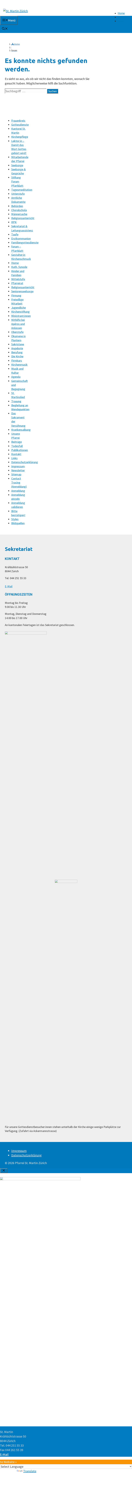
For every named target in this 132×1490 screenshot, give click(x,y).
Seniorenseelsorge (22, 291)
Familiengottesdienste (24, 242)
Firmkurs (16, 360)
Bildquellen (18, 523)
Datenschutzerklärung (24, 462)
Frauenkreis (18, 120)
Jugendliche (18, 307)
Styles (15, 519)
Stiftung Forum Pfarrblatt (17, 181)
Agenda (15, 377)
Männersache (19, 214)
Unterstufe (18, 194)
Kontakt (122, 17)
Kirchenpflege (19, 137)
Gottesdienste (20, 124)
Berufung (17, 352)
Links (121, 21)
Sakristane (17, 344)
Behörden (17, 206)
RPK (14, 222)
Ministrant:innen (21, 316)
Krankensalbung (21, 430)
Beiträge (16, 442)
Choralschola (19, 210)
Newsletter (18, 470)
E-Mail (8, 586)
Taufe (14, 234)
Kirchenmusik (19, 364)
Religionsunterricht (22, 218)
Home (121, 13)
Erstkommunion (21, 238)
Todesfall (17, 446)
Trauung (16, 401)
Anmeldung (18, 491)
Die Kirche (17, 356)
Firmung (16, 295)
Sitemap (16, 474)
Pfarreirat (17, 283)
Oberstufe (17, 332)
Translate (29, 1471)
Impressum (18, 466)
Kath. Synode (19, 267)
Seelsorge (17, 165)
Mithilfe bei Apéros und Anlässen (18, 324)
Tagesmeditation (21, 190)
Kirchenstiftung (20, 311)
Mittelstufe (18, 279)
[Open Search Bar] (5, 29)
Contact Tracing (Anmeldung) (19, 482)
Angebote (17, 348)
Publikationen (19, 450)
